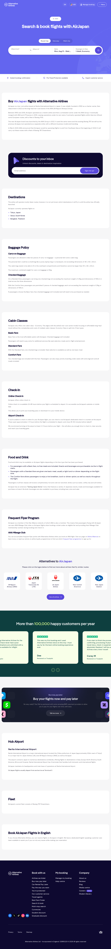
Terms (20, 932)
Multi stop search (39, 906)
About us (82, 878)
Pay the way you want (40, 887)
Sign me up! (89, 171)
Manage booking (89, 5)
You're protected (38, 891)
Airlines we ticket (38, 878)
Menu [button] (103, 5)
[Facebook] (10, 917)
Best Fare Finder (38, 900)
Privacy (10, 932)
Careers (82, 891)
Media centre (84, 887)
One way (56, 41)
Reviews (82, 881)
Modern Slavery (85, 894)
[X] (14, 917)
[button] (64, 4)
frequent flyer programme (72, 539)
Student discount (39, 913)
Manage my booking (64, 878)
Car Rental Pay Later (40, 884)
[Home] (11, 4)
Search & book (37, 903)
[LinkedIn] (27, 917)
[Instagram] (23, 917)
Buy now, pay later (39, 881)
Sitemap (29, 932)
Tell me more (54, 713)
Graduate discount (39, 916)
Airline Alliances (93, 537)
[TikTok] (18, 917)
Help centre (60, 881)
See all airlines (54, 597)
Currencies (36, 909)
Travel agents (37, 897)
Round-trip (44, 41)
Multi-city (66, 41)
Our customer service (40, 894)
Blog (81, 884)
